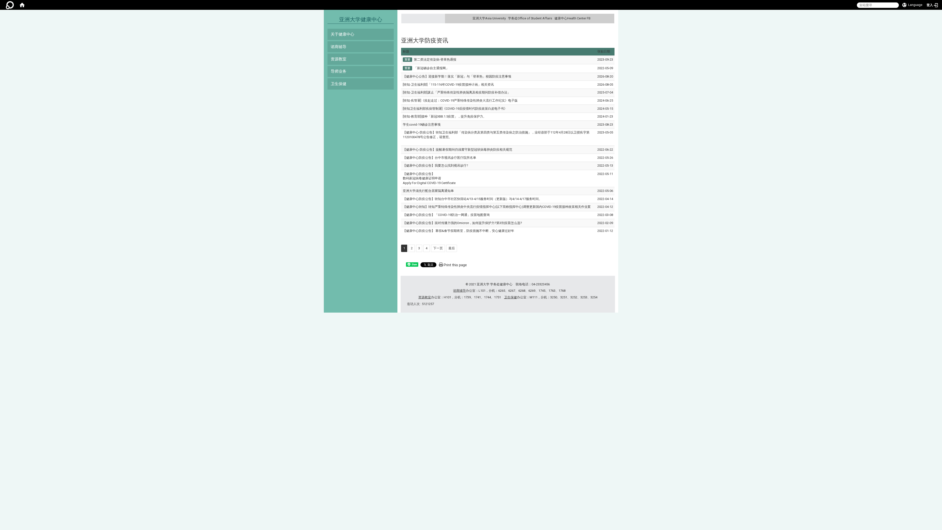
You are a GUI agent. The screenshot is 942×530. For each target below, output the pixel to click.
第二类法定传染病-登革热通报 (435, 59)
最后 (451, 248)
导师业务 (338, 71)
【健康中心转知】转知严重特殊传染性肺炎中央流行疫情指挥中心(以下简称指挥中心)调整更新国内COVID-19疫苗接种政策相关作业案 (497, 207)
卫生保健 (338, 83)
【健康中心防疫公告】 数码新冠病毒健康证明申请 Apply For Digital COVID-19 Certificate (429, 178)
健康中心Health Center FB (572, 18)
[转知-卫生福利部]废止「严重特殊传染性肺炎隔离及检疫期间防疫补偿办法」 (456, 92)
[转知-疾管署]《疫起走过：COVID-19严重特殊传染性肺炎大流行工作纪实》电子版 (460, 100)
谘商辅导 (338, 46)
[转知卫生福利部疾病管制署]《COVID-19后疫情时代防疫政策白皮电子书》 (455, 108)
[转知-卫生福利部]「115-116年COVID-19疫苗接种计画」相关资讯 (448, 84)
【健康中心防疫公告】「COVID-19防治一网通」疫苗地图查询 (446, 215)
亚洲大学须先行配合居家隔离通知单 (428, 191)
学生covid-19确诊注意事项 (422, 124)
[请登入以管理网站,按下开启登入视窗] (10, 5)
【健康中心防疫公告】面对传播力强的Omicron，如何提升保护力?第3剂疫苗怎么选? (462, 223)
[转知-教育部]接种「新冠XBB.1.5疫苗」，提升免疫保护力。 (444, 116)
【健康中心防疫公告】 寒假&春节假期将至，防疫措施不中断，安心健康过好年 (458, 231)
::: (610, 18)
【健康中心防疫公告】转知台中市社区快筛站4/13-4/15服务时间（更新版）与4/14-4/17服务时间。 (472, 199)
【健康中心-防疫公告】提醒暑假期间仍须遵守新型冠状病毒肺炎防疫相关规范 (457, 149)
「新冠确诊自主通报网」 (431, 68)
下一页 (438, 248)
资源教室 (338, 59)
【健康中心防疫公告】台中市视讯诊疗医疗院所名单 (439, 157)
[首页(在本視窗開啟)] (22, 5)
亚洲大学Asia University (489, 18)
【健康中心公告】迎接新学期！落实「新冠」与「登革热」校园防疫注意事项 (457, 76)
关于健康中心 (342, 34)
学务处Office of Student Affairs (530, 18)
